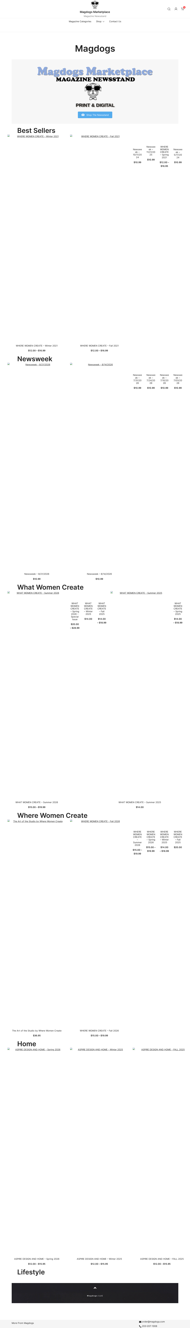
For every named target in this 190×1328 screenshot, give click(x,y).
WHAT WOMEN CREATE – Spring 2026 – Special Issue (75, 611)
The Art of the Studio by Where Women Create (36, 1030)
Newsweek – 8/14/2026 (99, 574)
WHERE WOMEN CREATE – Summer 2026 (137, 838)
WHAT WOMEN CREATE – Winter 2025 (88, 608)
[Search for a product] (169, 9)
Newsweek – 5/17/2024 (177, 153)
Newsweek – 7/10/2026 (164, 379)
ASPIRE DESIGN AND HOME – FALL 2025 (162, 1258)
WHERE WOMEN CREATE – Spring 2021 (164, 152)
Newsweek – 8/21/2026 (36, 574)
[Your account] (176, 9)
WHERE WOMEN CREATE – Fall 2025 (178, 837)
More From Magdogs (23, 1323)
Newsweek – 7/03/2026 (177, 379)
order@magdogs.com (153, 1321)
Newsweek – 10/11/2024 (137, 153)
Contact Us (115, 21)
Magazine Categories (80, 21)
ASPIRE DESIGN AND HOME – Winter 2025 (99, 1258)
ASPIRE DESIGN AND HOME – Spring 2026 (36, 1258)
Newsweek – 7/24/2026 (150, 379)
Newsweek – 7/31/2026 (137, 379)
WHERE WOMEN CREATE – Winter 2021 (37, 345)
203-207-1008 (149, 1326)
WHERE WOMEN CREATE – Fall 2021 (99, 345)
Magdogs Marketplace (95, 12)
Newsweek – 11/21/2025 (150, 150)
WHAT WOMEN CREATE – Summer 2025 (140, 802)
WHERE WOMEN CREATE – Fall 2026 (99, 1030)
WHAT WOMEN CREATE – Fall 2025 (102, 608)
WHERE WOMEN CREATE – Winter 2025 (164, 837)
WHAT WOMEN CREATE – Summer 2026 (36, 802)
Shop (99, 21)
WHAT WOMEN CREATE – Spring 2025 (178, 608)
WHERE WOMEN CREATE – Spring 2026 (151, 837)
